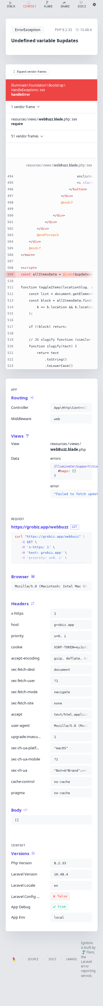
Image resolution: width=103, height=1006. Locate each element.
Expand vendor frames (32, 72)
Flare (90, 952)
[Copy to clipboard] (86, 408)
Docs (52, 959)
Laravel (71, 959)
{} (71, 471)
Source (33, 959)
